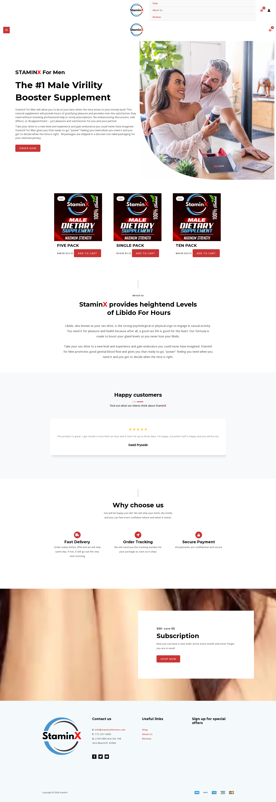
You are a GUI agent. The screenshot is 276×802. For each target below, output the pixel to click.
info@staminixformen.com (110, 729)
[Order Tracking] (138, 535)
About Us (157, 10)
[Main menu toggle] (6, 30)
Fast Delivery (77, 542)
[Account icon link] (269, 10)
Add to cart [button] (87, 253)
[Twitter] (100, 756)
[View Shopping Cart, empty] (261, 10)
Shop (155, 3)
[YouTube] (107, 756)
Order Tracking (138, 542)
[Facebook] (94, 756)
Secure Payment (198, 542)
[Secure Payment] (198, 535)
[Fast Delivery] (77, 535)
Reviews (157, 16)
